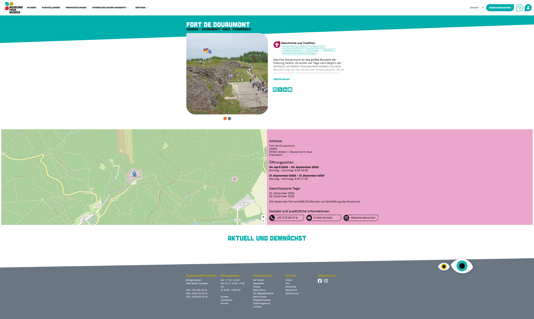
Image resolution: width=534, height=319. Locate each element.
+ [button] (263, 216)
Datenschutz (292, 293)
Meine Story (259, 290)
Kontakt (225, 297)
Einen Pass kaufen (500, 8)
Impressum (226, 300)
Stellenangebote (261, 303)
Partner (224, 303)
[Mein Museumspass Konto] (527, 7)
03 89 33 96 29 (199, 297)
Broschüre (290, 287)
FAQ (287, 283)
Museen (31, 8)
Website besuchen (363, 218)
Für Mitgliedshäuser (263, 293)
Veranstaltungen (76, 8)
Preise (288, 280)
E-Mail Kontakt (323, 218)
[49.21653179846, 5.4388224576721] (134, 174)
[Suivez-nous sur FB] (320, 281)
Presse (256, 287)
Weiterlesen (282, 79)
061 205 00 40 (199, 290)
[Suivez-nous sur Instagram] (326, 281)
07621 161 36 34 (199, 293)
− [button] (263, 221)
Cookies (257, 307)
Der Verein (258, 280)
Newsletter (258, 283)
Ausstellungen (51, 8)
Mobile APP (291, 290)
